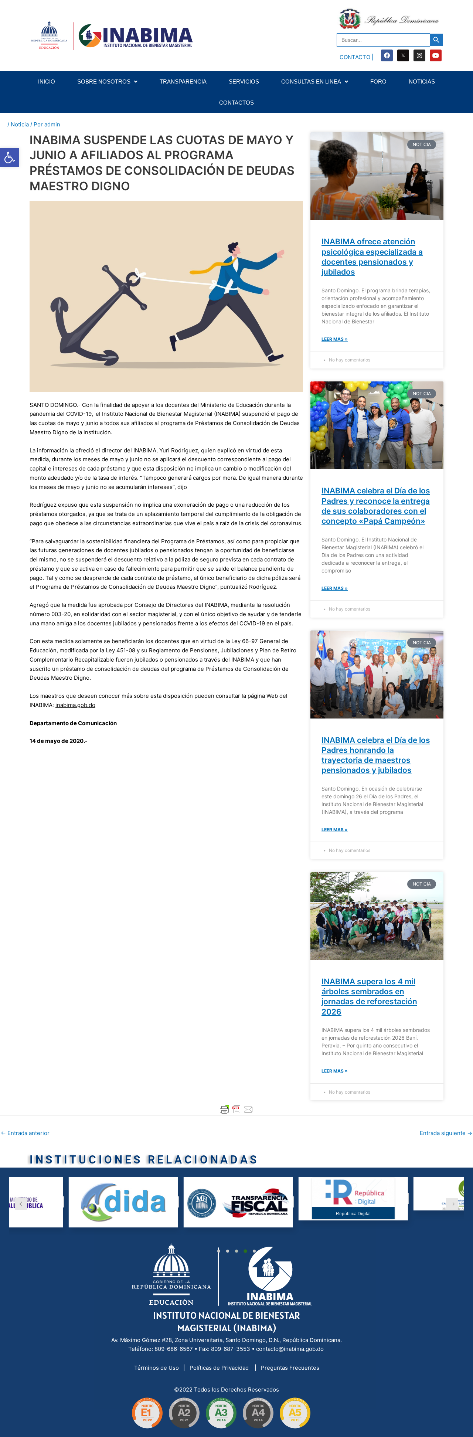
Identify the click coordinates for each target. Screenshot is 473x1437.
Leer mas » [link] (334, 339)
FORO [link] (378, 81)
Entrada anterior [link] (25, 1133)
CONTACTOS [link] (236, 102)
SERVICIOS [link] (244, 81)
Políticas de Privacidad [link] (220, 1367)
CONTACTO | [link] (357, 57)
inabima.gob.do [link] (75, 705)
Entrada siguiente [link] (446, 1133)
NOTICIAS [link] (422, 81)
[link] (9, 157)
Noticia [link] (20, 124)
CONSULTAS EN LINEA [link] (311, 81)
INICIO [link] (46, 81)
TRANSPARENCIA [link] (183, 81)
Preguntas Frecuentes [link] (290, 1367)
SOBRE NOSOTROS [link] (103, 81)
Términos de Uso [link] (157, 1367)
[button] (218, 1251)
